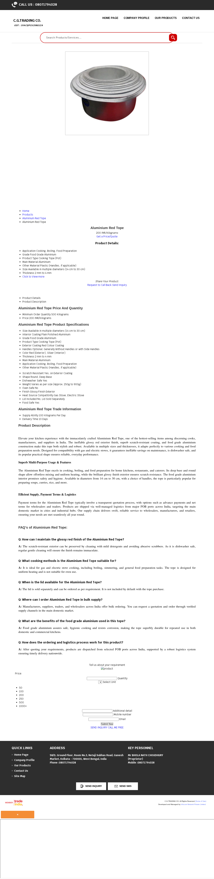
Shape (26, 376)
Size (25, 330)
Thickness (28, 356)
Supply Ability (30, 415)
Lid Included (29, 399)
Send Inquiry (119, 285)
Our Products (166, 18)
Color (25, 352)
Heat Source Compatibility (37, 395)
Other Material (30, 367)
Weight (26, 384)
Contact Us (191, 18)
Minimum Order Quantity (36, 314)
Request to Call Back (99, 285)
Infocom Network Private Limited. (193, 804)
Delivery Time (30, 419)
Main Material (30, 360)
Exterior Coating (31, 345)
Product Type (30, 341)
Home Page (110, 18)
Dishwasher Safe (32, 380)
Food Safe (28, 402)
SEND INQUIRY (98, 727)
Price (25, 318)
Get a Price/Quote (107, 236)
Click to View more (33, 276)
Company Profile (137, 18)
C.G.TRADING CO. (28, 22)
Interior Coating (31, 334)
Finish (25, 391)
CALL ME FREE (116, 727)
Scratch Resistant (33, 373)
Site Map (19, 776)
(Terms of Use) (200, 801)
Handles (27, 349)
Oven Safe (28, 388)
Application (29, 363)
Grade (25, 338)
